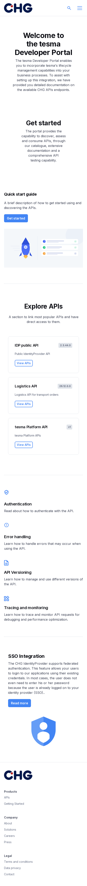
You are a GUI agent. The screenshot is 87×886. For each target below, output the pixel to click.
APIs (7, 797)
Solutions (10, 829)
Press (8, 842)
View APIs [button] (24, 363)
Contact (9, 874)
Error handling (17, 536)
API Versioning (18, 572)
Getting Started (14, 803)
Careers (9, 835)
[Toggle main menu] (79, 8)
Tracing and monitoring (26, 607)
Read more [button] (19, 703)
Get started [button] (16, 218)
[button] (69, 8)
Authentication (18, 504)
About (8, 823)
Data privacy (12, 868)
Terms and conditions (18, 861)
